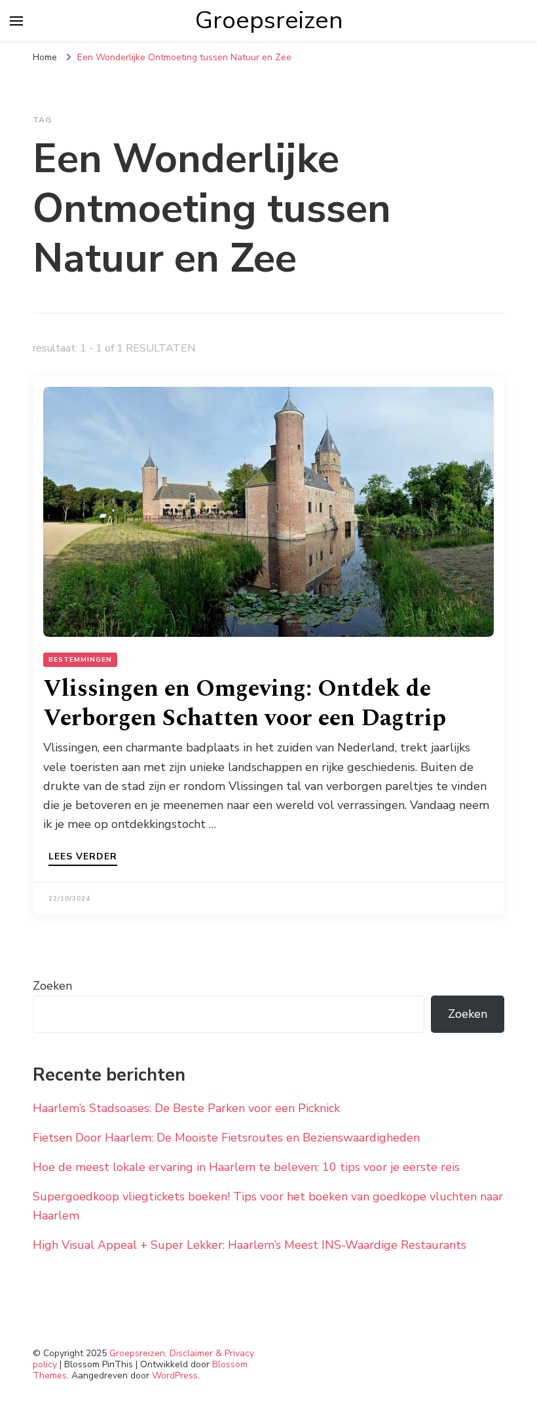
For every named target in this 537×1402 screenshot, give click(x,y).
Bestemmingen (80, 659)
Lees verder (82, 857)
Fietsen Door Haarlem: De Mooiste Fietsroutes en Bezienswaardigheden (226, 1137)
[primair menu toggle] (16, 21)
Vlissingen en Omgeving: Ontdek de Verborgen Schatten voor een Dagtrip (244, 703)
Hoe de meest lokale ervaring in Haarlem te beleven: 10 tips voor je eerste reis (246, 1167)
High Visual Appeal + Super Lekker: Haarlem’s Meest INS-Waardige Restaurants (249, 1245)
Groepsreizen (269, 20)
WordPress (175, 1375)
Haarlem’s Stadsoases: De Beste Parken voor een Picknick (186, 1108)
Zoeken (52, 986)
